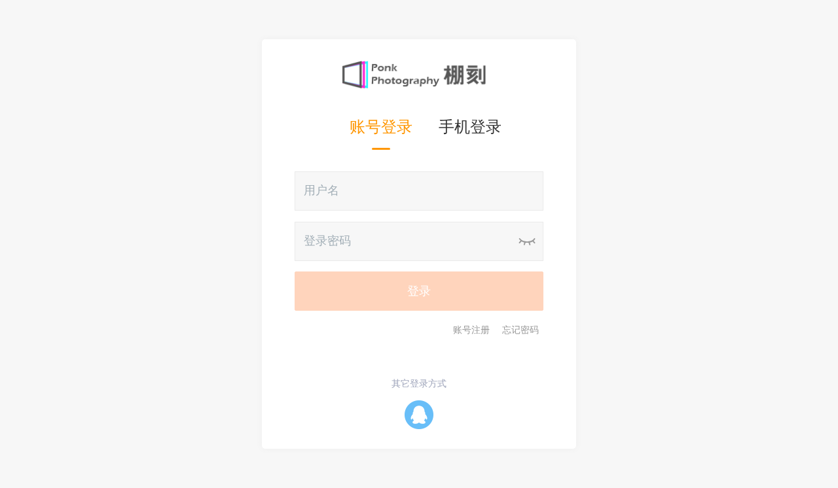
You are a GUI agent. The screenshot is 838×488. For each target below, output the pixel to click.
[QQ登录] (419, 414)
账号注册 (471, 329)
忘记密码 (520, 329)
